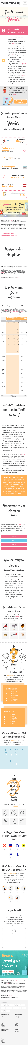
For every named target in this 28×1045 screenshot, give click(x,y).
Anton (15, 700)
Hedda (3, 1042)
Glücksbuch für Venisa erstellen (14, 212)
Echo (13, 716)
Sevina (14, 544)
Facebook (16, 1033)
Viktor (15, 691)
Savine (14, 536)
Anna (17, 311)
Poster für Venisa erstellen (8, 971)
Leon (16, 1023)
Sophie (2, 1017)
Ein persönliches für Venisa (20, 141)
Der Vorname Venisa (7, 185)
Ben (16, 1024)
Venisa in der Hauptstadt (12, 159)
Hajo (2, 1040)
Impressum (17, 1032)
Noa (2, 1041)
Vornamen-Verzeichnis (7, 1002)
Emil (14, 693)
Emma (21, 311)
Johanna (3, 1025)
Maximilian (17, 1017)
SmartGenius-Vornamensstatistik (7, 395)
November (14, 718)
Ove (2, 1038)
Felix (16, 1022)
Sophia (3, 1026)
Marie (11, 311)
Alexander (17, 1016)
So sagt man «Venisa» (8, 149)
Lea (2, 351)
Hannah (3, 348)
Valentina (3, 344)
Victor (13, 714)
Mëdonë (3, 386)
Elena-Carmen (10, 314)
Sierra (13, 721)
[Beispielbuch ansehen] (14, 100)
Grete (2, 1032)
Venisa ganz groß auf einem (17, 194)
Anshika (3, 356)
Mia (2, 338)
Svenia (13, 530)
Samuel (15, 699)
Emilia (14, 311)
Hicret (5, 314)
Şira (20, 314)
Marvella (3, 360)
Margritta (3, 390)
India (13, 719)
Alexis (2, 1037)
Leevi (2, 1033)
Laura (3, 341)
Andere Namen (17, 176)
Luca (16, 1025)
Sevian (14, 540)
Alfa (13, 723)
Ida (14, 697)
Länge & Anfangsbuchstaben (10, 167)
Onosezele (15, 314)
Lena (3, 335)
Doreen (2, 1039)
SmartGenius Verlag (18, 1031)
